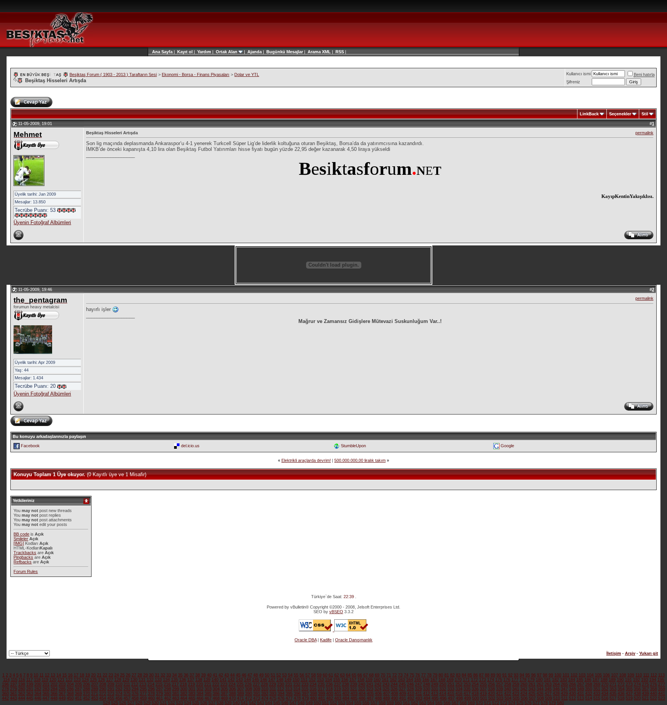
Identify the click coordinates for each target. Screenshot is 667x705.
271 (612, 684)
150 (296, 679)
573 (503, 702)
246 (410, 684)
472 (248, 698)
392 (264, 693)
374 (118, 693)
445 (29, 698)
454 (102, 698)
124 (85, 679)
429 (564, 693)
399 (321, 693)
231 (288, 684)
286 (70, 688)
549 (309, 702)
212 (134, 684)
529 (147, 702)
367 (62, 693)
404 (362, 693)
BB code (21, 534)
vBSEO (336, 611)
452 (86, 698)
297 (159, 688)
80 (440, 675)
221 (207, 684)
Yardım (204, 51)
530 (155, 702)
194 (652, 679)
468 (216, 698)
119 (45, 679)
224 (232, 684)
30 (151, 675)
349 (580, 688)
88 (487, 675)
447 (45, 698)
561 (406, 702)
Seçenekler (620, 114)
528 (138, 702)
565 (438, 702)
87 (481, 675)
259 (515, 684)
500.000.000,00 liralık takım (360, 460)
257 (499, 684)
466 (199, 698)
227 (256, 684)
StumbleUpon (353, 445)
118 (37, 679)
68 (371, 675)
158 (360, 679)
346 (556, 688)
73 (400, 675)
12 (47, 675)
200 (37, 684)
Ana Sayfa (162, 51)
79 (435, 675)
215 (159, 684)
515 (596, 698)
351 (596, 688)
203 (62, 684)
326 (394, 688)
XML (326, 51)
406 (378, 693)
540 (236, 702)
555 (357, 702)
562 (414, 702)
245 (402, 684)
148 (279, 679)
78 (429, 675)
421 (499, 693)
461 (159, 698)
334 (458, 688)
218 (183, 684)
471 (240, 698)
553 (341, 702)
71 (388, 675)
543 (260, 702)
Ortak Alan (226, 51)
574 (511, 702)
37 (192, 675)
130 (133, 679)
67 (365, 675)
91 (504, 675)
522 (653, 698)
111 (646, 675)
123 (77, 679)
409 (402, 693)
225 (240, 684)
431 (580, 693)
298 (167, 688)
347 (564, 688)
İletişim (613, 653)
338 (491, 688)
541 (244, 702)
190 (620, 679)
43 (226, 675)
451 (78, 698)
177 (514, 679)
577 (536, 702)
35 (180, 675)
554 (349, 702)
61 (330, 675)
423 (515, 693)
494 (426, 698)
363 (29, 693)
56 (302, 675)
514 (588, 698)
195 (660, 679)
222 (215, 684)
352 (604, 688)
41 (215, 675)
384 (199, 693)
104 (590, 675)
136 (182, 679)
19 (87, 675)
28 (139, 675)
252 (458, 684)
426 (540, 693)
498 (459, 698)
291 (110, 688)
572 (495, 702)
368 (70, 693)
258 (507, 684)
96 (533, 675)
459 (143, 698)
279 (13, 688)
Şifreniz (573, 81)
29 (145, 675)
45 (238, 675)
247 (418, 684)
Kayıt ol (185, 51)
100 (557, 675)
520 (637, 698)
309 (256, 688)
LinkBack (589, 114)
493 (418, 698)
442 (5, 698)
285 (62, 688)
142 (231, 679)
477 (289, 698)
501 (483, 698)
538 (220, 702)
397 (305, 693)
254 (475, 684)
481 (321, 698)
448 (54, 698)
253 (467, 684)
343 (531, 688)
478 (297, 698)
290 (102, 688)
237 (337, 684)
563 (422, 702)
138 (198, 679)
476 (281, 698)
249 (434, 684)
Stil (645, 114)
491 (402, 698)
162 (393, 679)
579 (552, 702)
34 (174, 675)
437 (629, 693)
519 (629, 698)
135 (174, 679)
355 (629, 688)
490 (394, 698)
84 (464, 675)
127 (109, 679)
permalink (644, 132)
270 (604, 684)
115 (14, 679)
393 (272, 693)
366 (54, 693)
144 (247, 679)
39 (203, 675)
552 (333, 702)
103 (582, 675)
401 (337, 693)
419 (483, 693)
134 (166, 679)
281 (29, 688)
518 (621, 698)
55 (296, 675)
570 (479, 702)
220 (199, 684)
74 (406, 675)
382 (183, 693)
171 (466, 679)
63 (342, 675)
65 (354, 675)
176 (506, 679)
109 (630, 675)
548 (301, 702)
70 (383, 675)
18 (82, 675)
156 (344, 679)
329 (418, 688)
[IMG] (19, 543)
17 (76, 675)
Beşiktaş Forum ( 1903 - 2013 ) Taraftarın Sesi (113, 74)
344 (540, 688)
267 (580, 684)
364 (37, 693)
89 (493, 675)
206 (86, 684)
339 (499, 688)
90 (498, 675)
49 (261, 675)
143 (239, 679)
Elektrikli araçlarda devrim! (306, 460)
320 (345, 688)
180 (539, 679)
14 (58, 675)
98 (545, 675)
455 (110, 698)
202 (54, 684)
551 (325, 702)
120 (52, 679)
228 (264, 684)
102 (574, 675)
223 (223, 684)
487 (370, 698)
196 (5, 684)
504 (507, 698)
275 (645, 684)
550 (317, 702)
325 (386, 688)
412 (426, 693)
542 (252, 702)
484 (345, 698)
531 (163, 702)
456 (118, 698)
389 (240, 693)
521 (645, 698)
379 (159, 693)
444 (21, 698)
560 (398, 702)
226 (248, 684)
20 (93, 675)
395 (289, 693)
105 (598, 675)
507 (532, 698)
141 (223, 679)
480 (313, 698)
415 (450, 693)
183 (563, 679)
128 (117, 679)
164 (409, 679)
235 (321, 684)
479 (305, 698)
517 (612, 698)
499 (467, 698)
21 (99, 675)
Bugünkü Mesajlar (284, 51)
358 (653, 688)
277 (661, 684)
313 (288, 688)
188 (604, 679)
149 (287, 679)
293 (127, 688)
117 (29, 679)
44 (232, 675)
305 (224, 688)
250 (442, 684)
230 (280, 684)
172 (474, 679)
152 (312, 679)
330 (426, 688)
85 (469, 675)
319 (337, 688)
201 (45, 684)
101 (565, 675)
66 (359, 675)
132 (150, 679)
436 (621, 693)
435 (612, 693)
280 (21, 688)
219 (191, 684)
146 (263, 679)
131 (142, 679)
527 (130, 702)
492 (410, 698)
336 (475, 688)
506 (524, 698)
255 (483, 684)
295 (143, 688)
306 (232, 688)
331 (434, 688)
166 (425, 679)
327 (402, 688)
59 (319, 675)
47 (249, 675)
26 (128, 675)
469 (224, 698)
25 (122, 675)
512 (572, 698)
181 (547, 679)
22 (105, 675)
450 (70, 698)
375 (127, 693)
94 (522, 675)
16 (70, 675)
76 (417, 675)
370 (86, 693)
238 (345, 684)
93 (516, 675)
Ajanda (254, 51)
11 (41, 675)
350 (588, 688)
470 (232, 698)
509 (548, 698)
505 (516, 698)
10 (36, 675)
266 (572, 684)
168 (441, 679)
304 (216, 688)
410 (410, 693)
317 (321, 688)
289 (94, 688)
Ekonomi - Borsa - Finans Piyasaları (195, 74)
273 (629, 684)
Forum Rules (26, 571)
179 (531, 679)
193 (644, 679)
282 (37, 688)
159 (369, 679)
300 (183, 688)
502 (491, 698)
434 (604, 693)
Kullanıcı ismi (578, 73)
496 (443, 698)
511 (564, 698)
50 (267, 675)
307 (240, 688)
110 (638, 675)
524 (106, 702)
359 (661, 688)
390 (248, 693)
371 (94, 693)
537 (211, 702)
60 (325, 675)
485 (353, 698)
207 (94, 684)
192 (636, 679)
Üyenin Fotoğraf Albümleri (42, 222)
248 (426, 684)
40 (209, 675)
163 (401, 679)
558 (382, 702)
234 (313, 684)
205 (78, 684)
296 (151, 688)
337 (483, 688)
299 (175, 688)
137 (190, 679)
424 (523, 693)
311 (272, 688)
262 (540, 684)
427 (548, 693)
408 (394, 693)
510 (556, 698)
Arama (314, 51)
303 (208, 688)
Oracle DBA (306, 639)
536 (203, 702)
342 (523, 688)
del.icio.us (190, 445)
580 (560, 702)
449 (62, 698)
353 (612, 688)
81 (446, 675)
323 (369, 688)
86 (475, 675)
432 (588, 693)
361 (13, 693)
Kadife (326, 639)
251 (450, 684)
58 (313, 675)
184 (571, 679)
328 (410, 688)
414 (442, 693)
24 (116, 675)
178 (523, 679)
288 (86, 688)
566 (447, 702)
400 (329, 693)
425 (531, 693)
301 (191, 688)
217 (175, 684)
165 (417, 679)
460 (151, 698)
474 (264, 698)
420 (491, 693)
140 (215, 679)
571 (487, 702)
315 (304, 688)
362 (21, 693)
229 (272, 684)
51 (273, 675)
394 (281, 693)
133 (158, 679)
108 (622, 675)
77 (423, 675)
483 (337, 698)
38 (197, 675)
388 (232, 693)
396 (297, 693)
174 (490, 679)
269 (596, 684)
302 (199, 688)
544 (268, 702)
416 (458, 693)
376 (135, 693)
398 (313, 693)
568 (463, 702)
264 (556, 684)
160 (377, 679)
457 (127, 698)
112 (653, 675)
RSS (339, 51)
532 (171, 702)
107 (614, 675)
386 (216, 693)
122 (69, 679)
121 (61, 679)
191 (628, 679)
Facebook (30, 445)
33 (168, 675)
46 (244, 675)
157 (352, 679)
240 (361, 684)
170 (458, 679)
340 (507, 688)
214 (150, 684)
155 (336, 679)
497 (451, 698)
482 (329, 698)
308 (248, 688)
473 (256, 698)
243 (386, 684)
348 (572, 688)
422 (507, 693)
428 (556, 693)
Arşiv (630, 653)
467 (208, 698)
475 (272, 698)
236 (329, 684)
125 (93, 679)
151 (304, 679)
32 (163, 675)
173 (482, 679)
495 (435, 698)
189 (612, 679)
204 (70, 684)
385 (208, 693)
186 (587, 679)
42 (220, 675)
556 (365, 702)
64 (348, 675)
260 (523, 684)
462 (167, 698)
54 (290, 675)
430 (572, 693)
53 (284, 675)
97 (539, 675)
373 (110, 693)
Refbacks (23, 562)
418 (475, 693)
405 (370, 693)
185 (579, 679)
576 (528, 702)
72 (394, 675)
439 (645, 693)
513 (580, 698)
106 (606, 675)
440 (653, 693)
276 (653, 684)
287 (78, 688)
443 (13, 698)
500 (475, 698)
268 (588, 684)
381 (175, 693)
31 (157, 675)
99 (550, 675)
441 (661, 693)
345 (548, 688)
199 (29, 684)
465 (191, 698)
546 (284, 702)
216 (167, 684)
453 (94, 698)
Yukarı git (648, 653)
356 (637, 688)
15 (64, 675)
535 (195, 702)
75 (412, 675)
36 (186, 675)
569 (471, 702)
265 (564, 684)
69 (377, 675)
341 (515, 688)
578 (544, 702)
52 (278, 675)
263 (548, 684)
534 (187, 702)
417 (467, 693)
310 (264, 688)
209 (110, 684)
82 (452, 675)
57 (307, 675)
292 (118, 688)
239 (353, 684)
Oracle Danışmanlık (353, 639)
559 (390, 702)
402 (345, 693)
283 (45, 688)
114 (6, 679)
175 (498, 679)
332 (442, 688)
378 (151, 693)
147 (271, 679)
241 (369, 684)
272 (621, 684)
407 (386, 693)
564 (430, 702)
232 (296, 684)
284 (54, 688)
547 (292, 702)
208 (102, 684)
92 (510, 675)
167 (433, 679)
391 (256, 693)
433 (596, 693)
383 (191, 693)
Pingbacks (23, 557)
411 (418, 693)
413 (434, 693)
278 (5, 688)
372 (102, 693)
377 (143, 693)
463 (175, 698)
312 (280, 688)
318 (329, 688)
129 (125, 679)
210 (118, 684)
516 (604, 698)
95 (527, 675)
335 (467, 688)
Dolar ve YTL (246, 74)
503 (499, 698)
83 (458, 675)
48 (255, 675)
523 (661, 698)
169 (450, 679)
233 (304, 684)
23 (110, 675)
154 (328, 679)
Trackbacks (25, 552)
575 (519, 702)
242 (377, 684)
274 (637, 684)
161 (385, 679)
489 (386, 698)
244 (394, 684)
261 (531, 684)
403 (353, 693)
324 (377, 688)
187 (596, 679)
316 (313, 688)
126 (101, 679)
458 (135, 698)
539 (228, 702)
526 (122, 702)
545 (276, 702)
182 (555, 679)
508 (540, 698)
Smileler (21, 538)
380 (167, 693)
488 (378, 698)
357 (645, 688)
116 (22, 679)
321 (353, 688)
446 (37, 698)
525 (114, 702)
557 (374, 702)
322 (361, 688)
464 (183, 698)
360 (5, 693)
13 (53, 675)
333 (450, 688)
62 (336, 675)
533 (179, 702)
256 (491, 684)
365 (45, 693)
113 (661, 675)
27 (134, 675)
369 (78, 693)
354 (621, 688)
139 (206, 679)
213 (142, 684)
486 (362, 698)
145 (255, 679)
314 (296, 688)
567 (455, 702)
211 (127, 684)
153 (320, 679)
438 (637, 693)
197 (13, 684)
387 (224, 693)
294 (135, 688)
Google (507, 445)
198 (21, 684)
